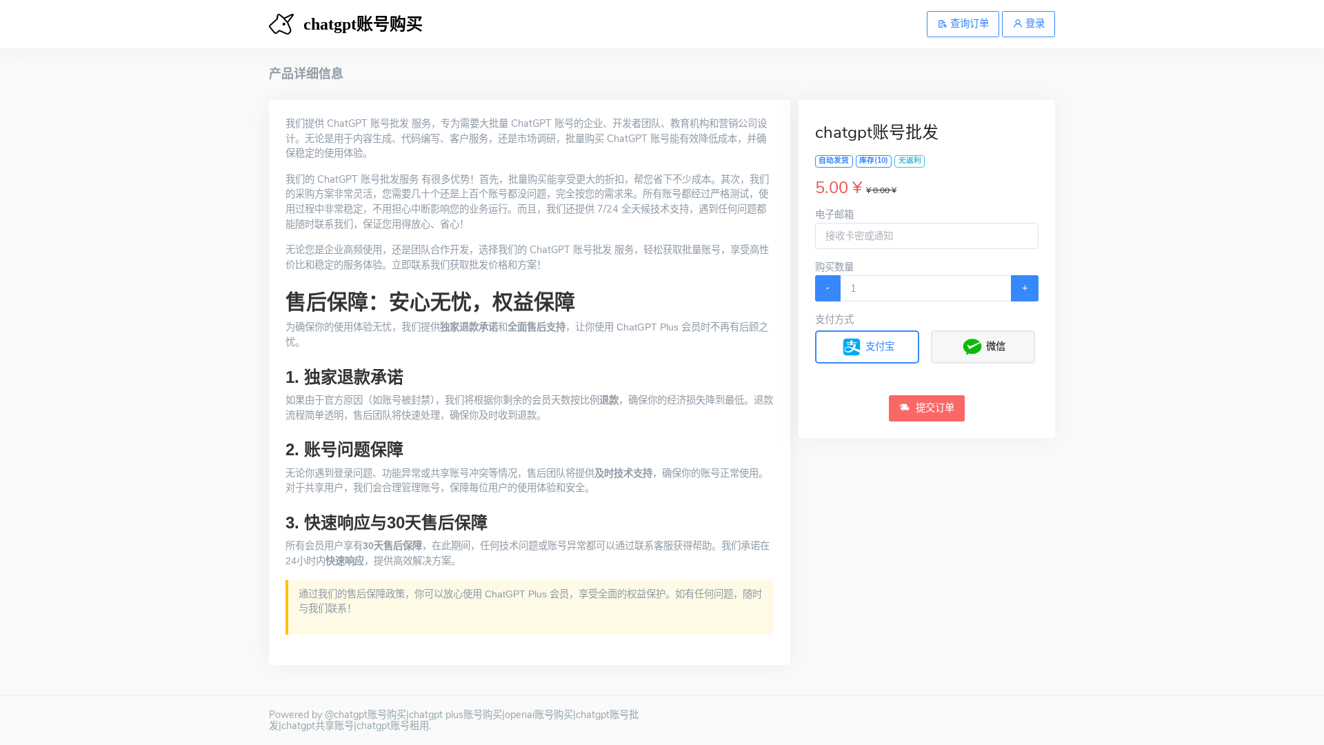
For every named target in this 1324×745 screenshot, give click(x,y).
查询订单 (968, 23)
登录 (1034, 23)
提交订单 (933, 408)
